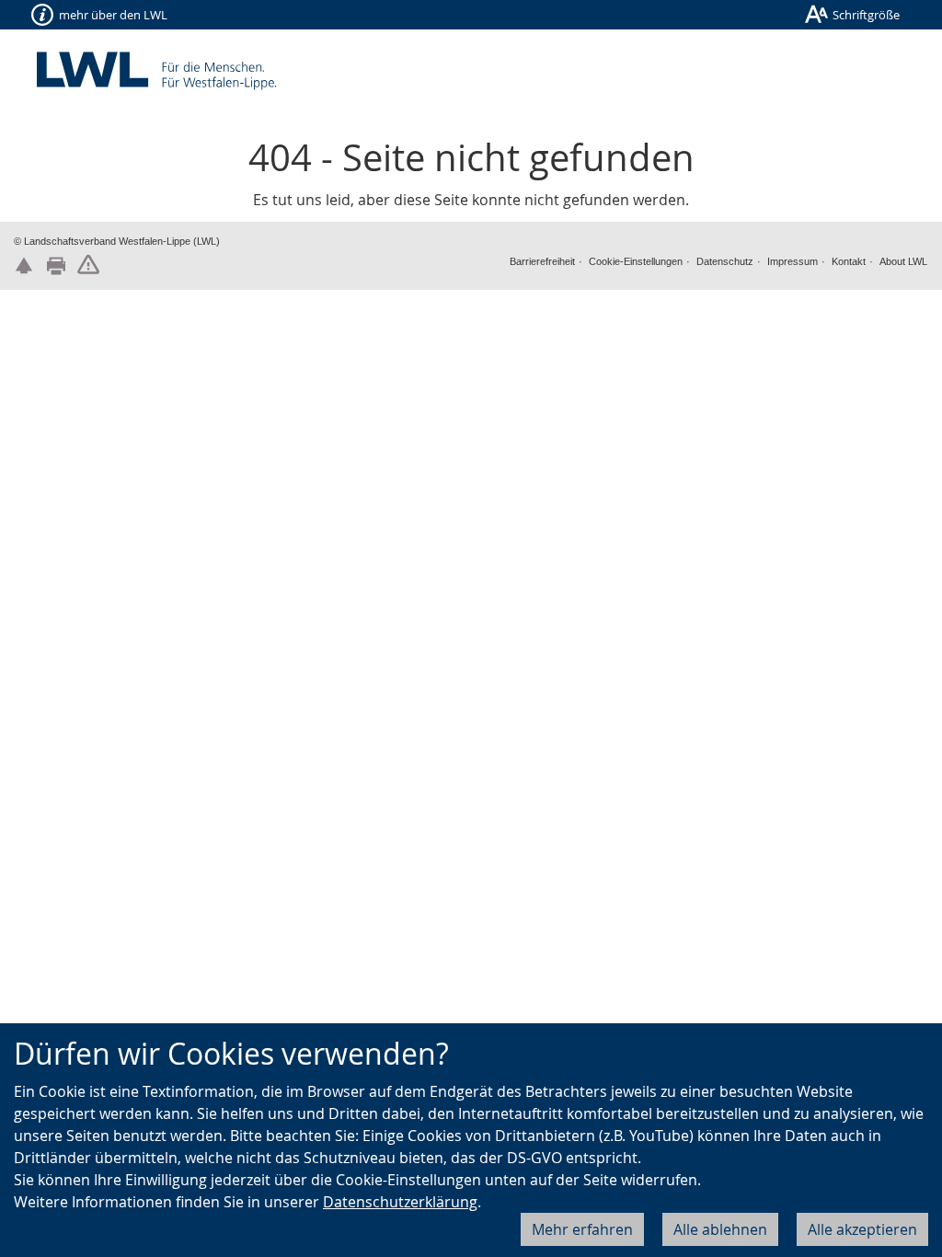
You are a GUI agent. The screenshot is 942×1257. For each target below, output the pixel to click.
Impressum (792, 261)
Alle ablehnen (720, 1229)
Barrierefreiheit (542, 261)
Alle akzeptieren (862, 1229)
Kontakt (849, 261)
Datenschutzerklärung (400, 1202)
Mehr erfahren (582, 1229)
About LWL (903, 261)
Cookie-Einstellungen (636, 261)
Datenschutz (724, 261)
